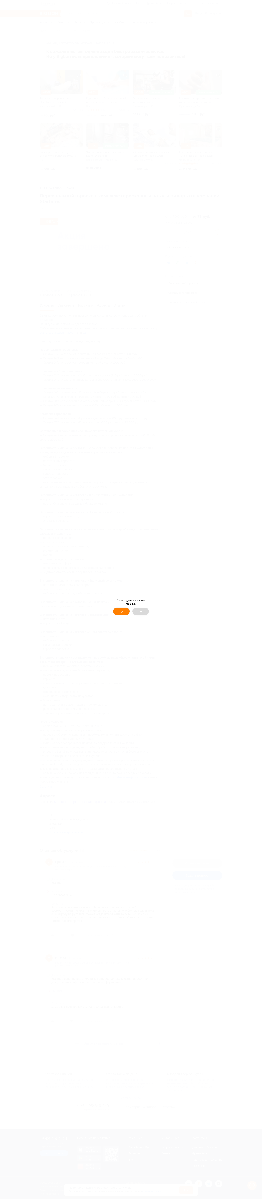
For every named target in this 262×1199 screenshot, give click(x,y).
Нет (140, 611)
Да (121, 611)
